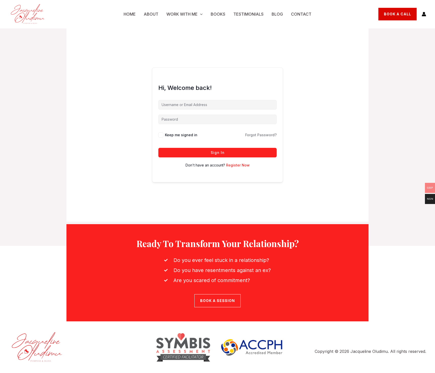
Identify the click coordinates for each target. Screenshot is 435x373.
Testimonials (248, 14)
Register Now (238, 165)
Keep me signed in (181, 135)
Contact (301, 14)
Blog (277, 14)
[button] (200, 14)
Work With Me (182, 14)
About (151, 14)
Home (130, 14)
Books (218, 14)
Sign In (218, 152)
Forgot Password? (261, 135)
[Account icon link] (424, 14)
